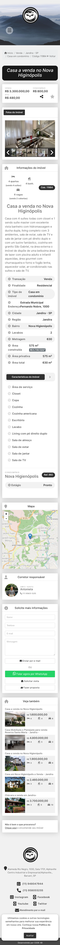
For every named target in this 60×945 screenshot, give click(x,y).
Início (10, 53)
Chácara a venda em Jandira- (21, 795)
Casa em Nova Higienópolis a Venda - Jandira (29, 774)
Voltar (52, 56)
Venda (19, 53)
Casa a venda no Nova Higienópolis (23, 709)
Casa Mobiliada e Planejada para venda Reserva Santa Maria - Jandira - (26, 731)
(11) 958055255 (33, 890)
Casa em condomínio (18, 56)
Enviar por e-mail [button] (31, 660)
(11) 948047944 (32, 883)
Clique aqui (11, 827)
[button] (9, 134)
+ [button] (6, 514)
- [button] (6, 518)
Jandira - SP (31, 53)
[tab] (14, 112)
